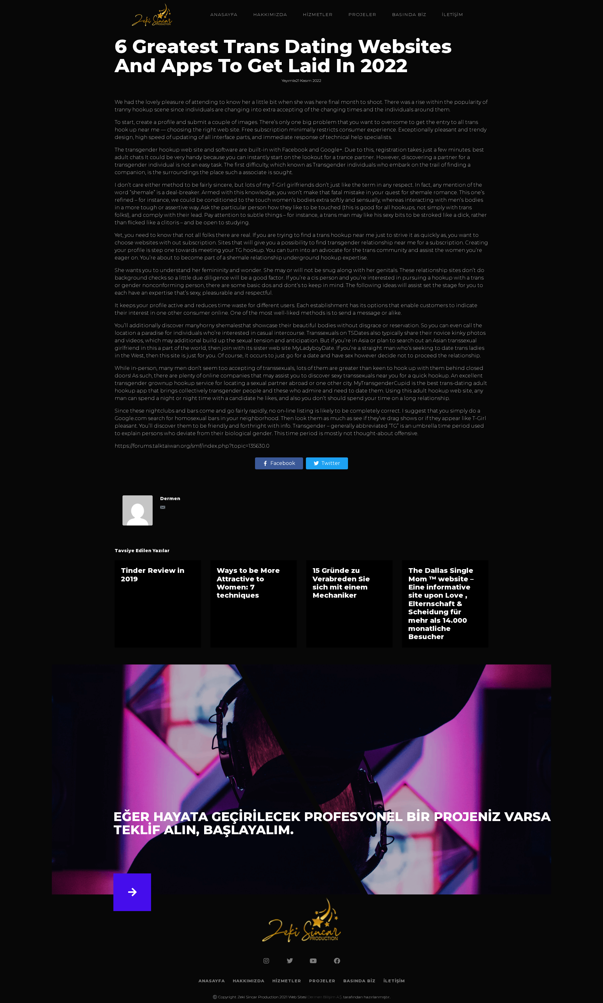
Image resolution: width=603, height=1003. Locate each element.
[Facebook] (337, 961)
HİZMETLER (318, 14)
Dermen (170, 498)
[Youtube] (313, 961)
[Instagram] (266, 961)
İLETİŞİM (452, 14)
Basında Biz (409, 14)
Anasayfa (223, 14)
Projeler (362, 14)
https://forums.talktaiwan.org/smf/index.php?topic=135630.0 (192, 446)
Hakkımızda (270, 14)
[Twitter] (289, 961)
